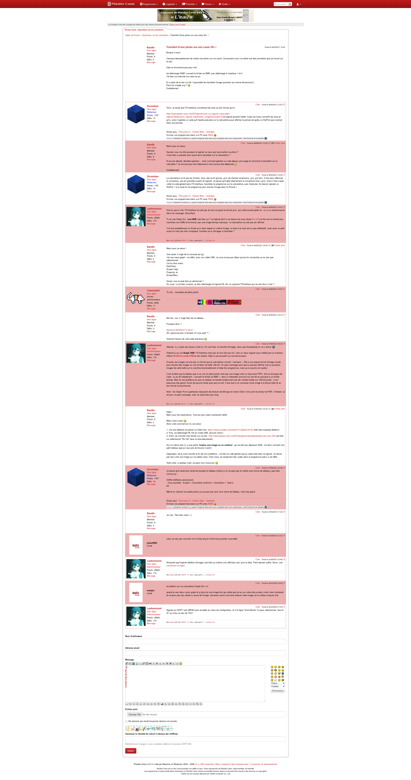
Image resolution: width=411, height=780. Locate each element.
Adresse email (132, 648)
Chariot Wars (198, 132)
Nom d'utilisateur (133, 636)
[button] (148, 4)
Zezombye (152, 106)
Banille (150, 47)
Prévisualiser (278, 691)
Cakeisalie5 (153, 290)
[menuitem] (148, 4)
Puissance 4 (184, 132)
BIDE (210, 135)
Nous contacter (223, 764)
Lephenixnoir (154, 208)
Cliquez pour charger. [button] (177, 24)
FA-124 (255, 219)
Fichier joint (279, 143)
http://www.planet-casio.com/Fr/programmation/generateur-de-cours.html (242, 436)
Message (151, 62)
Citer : (259, 104)
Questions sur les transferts (155, 35)
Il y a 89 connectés (205, 764)
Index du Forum (132, 35)
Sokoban (210, 132)
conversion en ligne (175, 565)
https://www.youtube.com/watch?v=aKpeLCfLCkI (230, 430)
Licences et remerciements (264, 764)
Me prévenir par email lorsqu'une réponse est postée (152, 721)
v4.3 (149, 764)
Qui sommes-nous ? (241, 764)
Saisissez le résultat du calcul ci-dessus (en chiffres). (151, 734)
